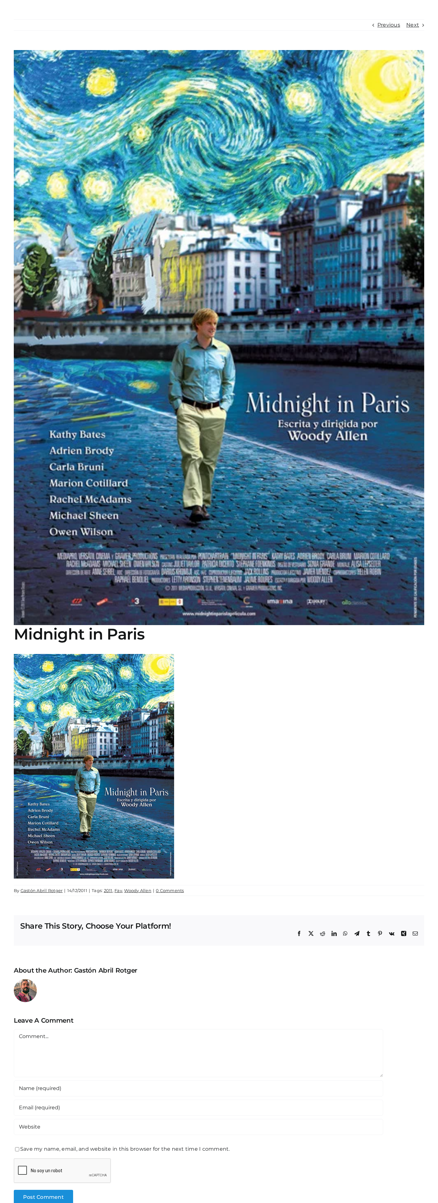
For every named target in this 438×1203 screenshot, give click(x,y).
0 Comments (170, 890)
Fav (118, 890)
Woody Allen (137, 890)
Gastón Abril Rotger (42, 890)
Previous (388, 25)
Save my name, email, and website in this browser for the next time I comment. (125, 1149)
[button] (409, 10)
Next (412, 25)
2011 (108, 890)
